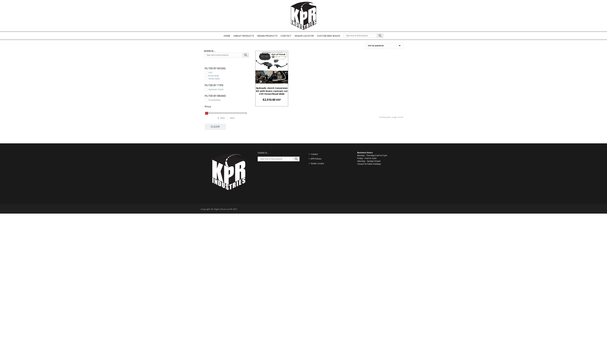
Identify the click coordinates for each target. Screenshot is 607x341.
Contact (286, 35)
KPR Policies (316, 158)
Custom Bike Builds (328, 35)
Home (227, 35)
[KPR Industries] (303, 16)
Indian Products (267, 35)
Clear (215, 126)
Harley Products (243, 35)
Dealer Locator (304, 35)
